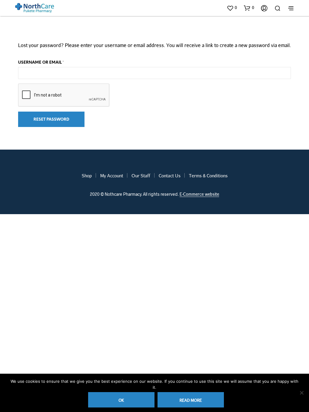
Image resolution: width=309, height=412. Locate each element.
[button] (232, 8)
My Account (111, 175)
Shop (87, 175)
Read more (191, 400)
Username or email (41, 63)
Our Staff (141, 175)
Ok (121, 400)
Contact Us (169, 175)
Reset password (51, 120)
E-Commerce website (199, 194)
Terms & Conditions (208, 175)
